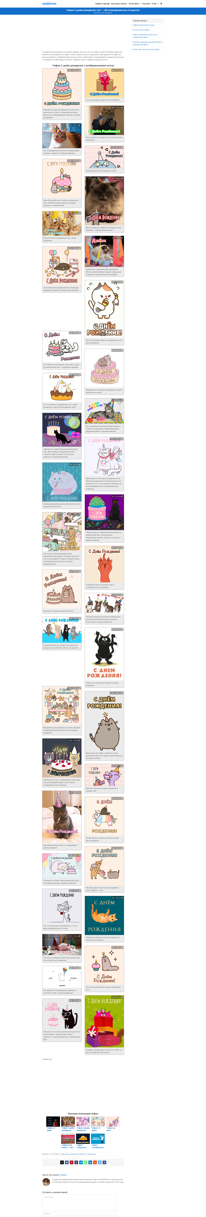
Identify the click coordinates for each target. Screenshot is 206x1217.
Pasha (46, 1154)
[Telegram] (81, 1162)
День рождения (107, 13)
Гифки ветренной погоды (143, 25)
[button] (161, 3)
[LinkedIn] (90, 1162)
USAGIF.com (97, 13)
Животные (82, 1154)
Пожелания (91, 1154)
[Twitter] (99, 1162)
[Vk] (67, 1162)
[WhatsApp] (85, 1162)
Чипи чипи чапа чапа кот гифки (146, 49)
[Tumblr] (76, 1162)
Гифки (63, 1154)
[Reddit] (95, 1162)
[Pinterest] (71, 1162)
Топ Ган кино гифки (141, 30)
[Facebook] (104, 1162)
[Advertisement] (83, 33)
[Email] (62, 1162)
